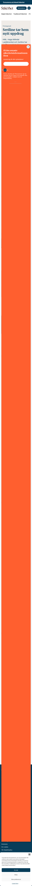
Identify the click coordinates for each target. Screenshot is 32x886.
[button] (29, 854)
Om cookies (4, 847)
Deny (16, 874)
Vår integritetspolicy (6, 850)
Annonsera (4, 844)
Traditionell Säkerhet (20, 14)
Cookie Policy (15, 883)
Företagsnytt (7, 26)
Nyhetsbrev (21, 8)
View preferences (16, 879)
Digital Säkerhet (6, 14)
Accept (16, 870)
